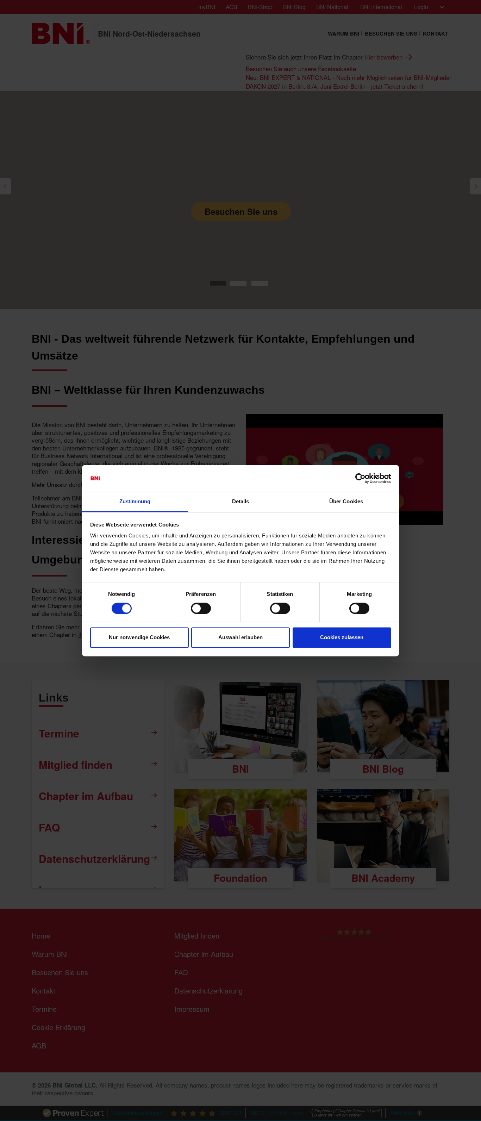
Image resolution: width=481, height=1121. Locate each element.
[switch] (201, 608)
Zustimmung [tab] (135, 502)
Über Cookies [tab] (346, 502)
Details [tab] (240, 502)
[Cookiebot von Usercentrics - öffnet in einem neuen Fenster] (360, 478)
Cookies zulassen (341, 638)
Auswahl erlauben (240, 638)
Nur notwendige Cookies (139, 638)
